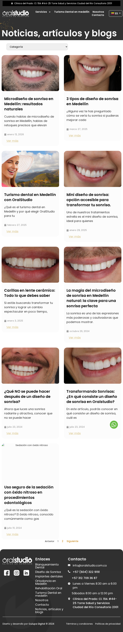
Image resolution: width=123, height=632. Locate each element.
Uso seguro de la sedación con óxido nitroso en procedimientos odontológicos (28, 495)
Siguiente (72, 541)
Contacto (98, 15)
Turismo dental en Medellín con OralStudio (30, 197)
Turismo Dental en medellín (71, 11)
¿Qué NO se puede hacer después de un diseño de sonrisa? (27, 396)
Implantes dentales (49, 576)
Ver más (12, 141)
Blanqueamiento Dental (47, 566)
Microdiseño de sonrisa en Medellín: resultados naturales (28, 104)
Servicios (41, 11)
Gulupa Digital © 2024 (41, 623)
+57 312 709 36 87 (84, 578)
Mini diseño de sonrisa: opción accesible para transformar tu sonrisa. (88, 200)
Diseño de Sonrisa (48, 571)
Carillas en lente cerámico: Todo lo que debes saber (29, 293)
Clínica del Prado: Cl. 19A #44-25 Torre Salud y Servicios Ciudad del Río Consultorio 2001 (95, 603)
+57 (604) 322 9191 (86, 572)
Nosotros (98, 11)
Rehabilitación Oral (48, 588)
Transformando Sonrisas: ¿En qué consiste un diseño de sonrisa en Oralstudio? (91, 396)
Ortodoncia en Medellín (45, 582)
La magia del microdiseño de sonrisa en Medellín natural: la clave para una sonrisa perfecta (91, 298)
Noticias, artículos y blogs (49, 611)
